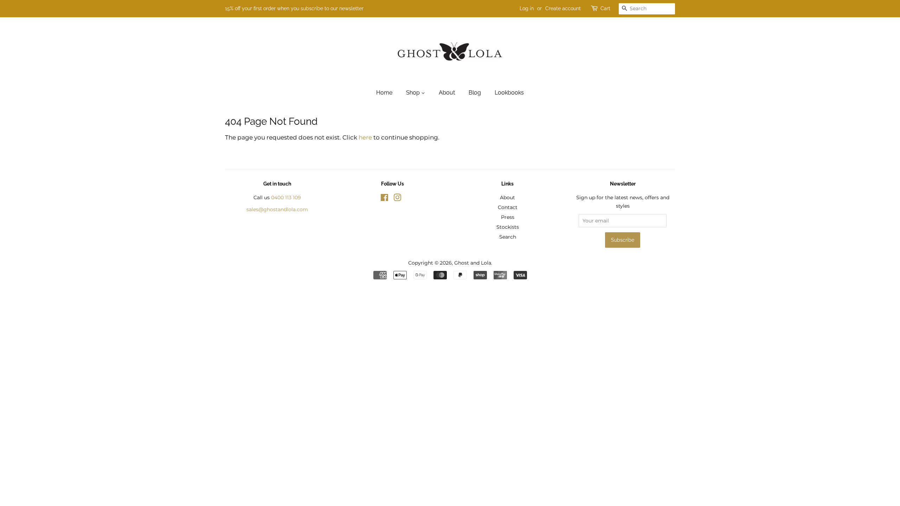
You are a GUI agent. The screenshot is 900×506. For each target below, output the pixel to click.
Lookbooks (509, 92)
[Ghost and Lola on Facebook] (384, 199)
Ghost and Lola (472, 263)
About (447, 92)
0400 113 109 (286, 197)
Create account (563, 8)
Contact (508, 207)
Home (384, 92)
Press (507, 217)
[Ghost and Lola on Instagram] (397, 199)
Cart (605, 8)
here (365, 137)
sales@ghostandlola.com (277, 209)
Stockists (507, 227)
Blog (475, 92)
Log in (527, 8)
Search (507, 237)
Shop (413, 92)
